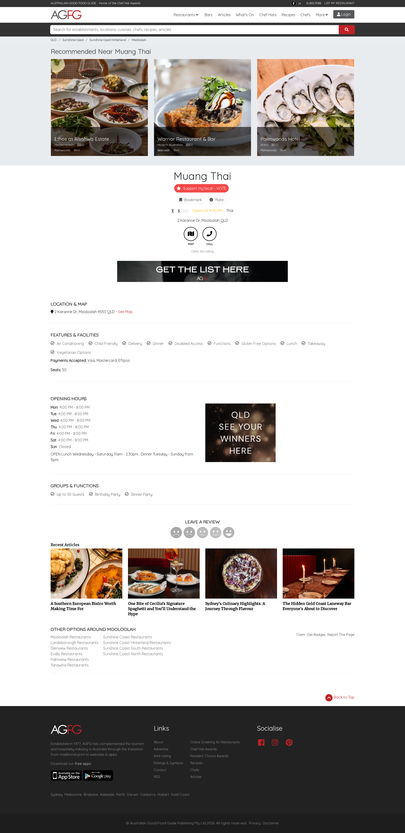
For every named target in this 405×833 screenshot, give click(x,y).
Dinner (158, 343)
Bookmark (192, 199)
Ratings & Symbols (168, 763)
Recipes (288, 14)
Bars (209, 14)
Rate (219, 199)
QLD (54, 40)
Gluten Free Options (258, 343)
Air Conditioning (70, 343)
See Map (125, 311)
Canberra (148, 794)
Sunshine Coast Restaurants (127, 637)
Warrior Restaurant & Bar (187, 139)
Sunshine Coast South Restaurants (133, 648)
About (158, 742)
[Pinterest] (290, 743)
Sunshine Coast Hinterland (107, 40)
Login (345, 14)
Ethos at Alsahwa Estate (81, 139)
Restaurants (184, 14)
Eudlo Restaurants (66, 654)
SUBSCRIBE (314, 3)
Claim (300, 635)
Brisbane (91, 794)
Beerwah (164, 150)
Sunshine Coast (73, 40)
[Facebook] (293, 3)
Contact (160, 770)
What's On (245, 14)
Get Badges (316, 635)
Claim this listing (202, 251)
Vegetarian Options (74, 352)
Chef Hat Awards (128, 3)
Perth (120, 794)
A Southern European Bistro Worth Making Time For (83, 606)
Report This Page (340, 635)
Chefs (305, 14)
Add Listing (162, 756)
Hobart (163, 794)
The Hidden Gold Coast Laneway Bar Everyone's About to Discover (317, 606)
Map (191, 234)
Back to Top (343, 697)
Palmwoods (62, 150)
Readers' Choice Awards (209, 756)
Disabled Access (189, 343)
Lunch (292, 343)
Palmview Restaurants (70, 659)
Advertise (161, 749)
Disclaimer (271, 823)
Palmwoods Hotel (280, 139)
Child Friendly (106, 343)
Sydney (57, 794)
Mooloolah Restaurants (71, 637)
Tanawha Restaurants (70, 665)
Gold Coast (180, 794)
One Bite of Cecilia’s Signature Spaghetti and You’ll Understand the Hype (162, 608)
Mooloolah (139, 40)
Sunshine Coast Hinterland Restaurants (137, 642)
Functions (222, 343)
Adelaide (107, 794)
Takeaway (316, 343)
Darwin (132, 794)
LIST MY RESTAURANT (339, 3)
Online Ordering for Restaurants (215, 742)
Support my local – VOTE (204, 188)
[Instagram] (299, 3)
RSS (157, 777)
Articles (224, 14)
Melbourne (73, 794)
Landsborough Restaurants (74, 642)
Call (209, 234)
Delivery (135, 343)
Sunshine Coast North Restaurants (133, 654)
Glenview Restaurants (69, 648)
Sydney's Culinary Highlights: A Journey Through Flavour (235, 606)
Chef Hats (268, 14)
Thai (229, 210)
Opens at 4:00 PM (207, 210)
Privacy (255, 823)
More (320, 14)
